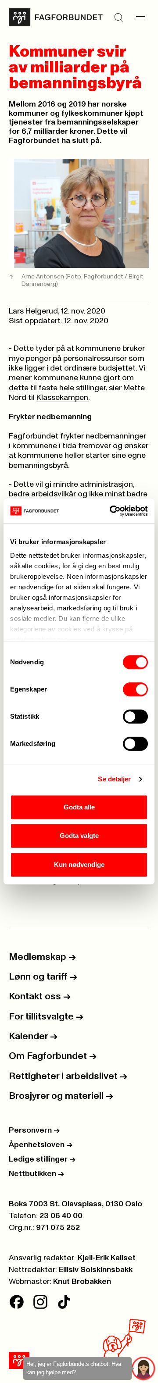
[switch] (135, 689)
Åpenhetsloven (40, 1145)
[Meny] (140, 17)
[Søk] (118, 17)
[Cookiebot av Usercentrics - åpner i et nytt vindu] (111, 511)
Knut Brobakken (82, 1282)
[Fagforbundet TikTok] (64, 1302)
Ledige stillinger (42, 1159)
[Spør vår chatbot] (144, 1369)
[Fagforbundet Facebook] (17, 1302)
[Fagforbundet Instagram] (40, 1302)
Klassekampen (62, 398)
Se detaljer (114, 779)
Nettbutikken (36, 1174)
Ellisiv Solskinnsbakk (96, 1270)
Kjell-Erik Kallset (107, 1258)
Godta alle (79, 807)
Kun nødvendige (79, 864)
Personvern (34, 1130)
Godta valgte (79, 835)
